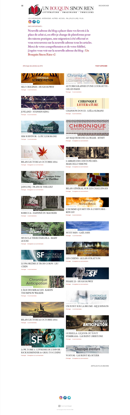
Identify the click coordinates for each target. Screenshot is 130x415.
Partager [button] (23, 89)
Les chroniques (34, 18)
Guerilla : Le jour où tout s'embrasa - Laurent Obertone (84, 335)
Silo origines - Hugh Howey (37, 86)
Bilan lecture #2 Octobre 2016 (39, 319)
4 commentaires (32, 89)
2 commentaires (76, 92)
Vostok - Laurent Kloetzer (82, 355)
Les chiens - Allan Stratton (83, 258)
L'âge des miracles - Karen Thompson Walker (37, 291)
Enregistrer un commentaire (80, 140)
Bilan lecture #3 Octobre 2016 (39, 161)
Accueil (62, 18)
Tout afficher (101, 66)
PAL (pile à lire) (72, 18)
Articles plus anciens (100, 366)
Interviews (46, 18)
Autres (55, 18)
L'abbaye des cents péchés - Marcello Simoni (82, 162)
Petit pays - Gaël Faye (78, 232)
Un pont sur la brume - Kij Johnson (87, 306)
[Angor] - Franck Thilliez (37, 186)
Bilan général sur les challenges (87, 188)
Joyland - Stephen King (35, 111)
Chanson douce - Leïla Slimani (85, 110)
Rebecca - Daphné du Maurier (39, 212)
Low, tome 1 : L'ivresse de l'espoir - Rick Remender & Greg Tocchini (41, 351)
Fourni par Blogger (66, 406)
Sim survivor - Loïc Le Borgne (39, 136)
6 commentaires (32, 114)
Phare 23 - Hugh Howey (79, 281)
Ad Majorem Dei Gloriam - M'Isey (85, 137)
